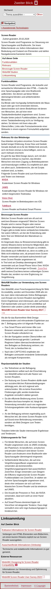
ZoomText (42, 268)
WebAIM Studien (10, 72)
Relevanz (6, 65)
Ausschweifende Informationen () (21, 545)
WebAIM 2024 (21, 577)
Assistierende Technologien (16, 28)
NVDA (5, 180)
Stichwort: (8, 10)
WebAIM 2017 (22, 312)
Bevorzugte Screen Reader (14, 69)
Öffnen (39, 14)
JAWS (5, 187)
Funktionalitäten (9, 62)
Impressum (26, 586)
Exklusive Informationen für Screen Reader (22, 530)
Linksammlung (9, 75)
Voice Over (7, 198)
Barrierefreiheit (12, 586)
